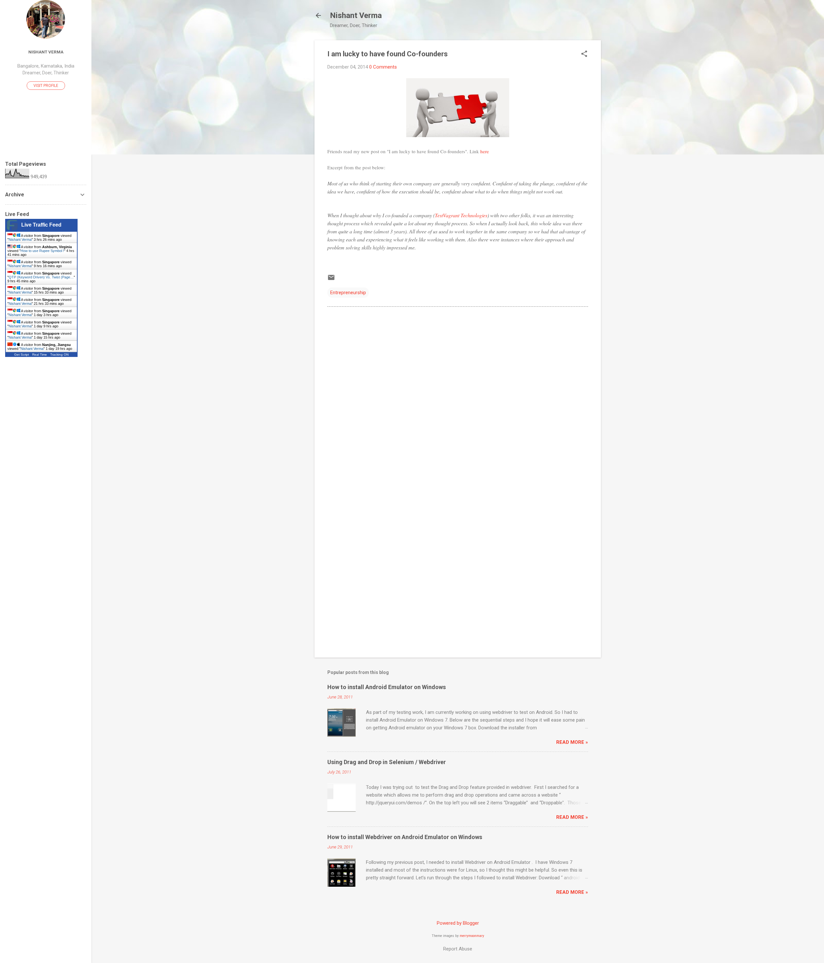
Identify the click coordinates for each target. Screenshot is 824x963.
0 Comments (383, 67)
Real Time (39, 354)
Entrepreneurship (348, 292)
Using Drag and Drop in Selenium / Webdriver (386, 762)
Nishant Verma (356, 15)
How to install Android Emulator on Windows (386, 687)
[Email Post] (331, 280)
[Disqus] (458, 393)
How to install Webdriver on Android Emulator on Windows (404, 837)
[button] (584, 54)
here (484, 151)
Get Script (21, 354)
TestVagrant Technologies (461, 215)
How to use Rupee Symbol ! (42, 251)
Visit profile (45, 85)
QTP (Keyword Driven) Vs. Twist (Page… (41, 277)
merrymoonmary (472, 936)
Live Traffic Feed (41, 225)
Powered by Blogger (458, 923)
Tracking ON (59, 354)
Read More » (572, 742)
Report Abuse (457, 949)
